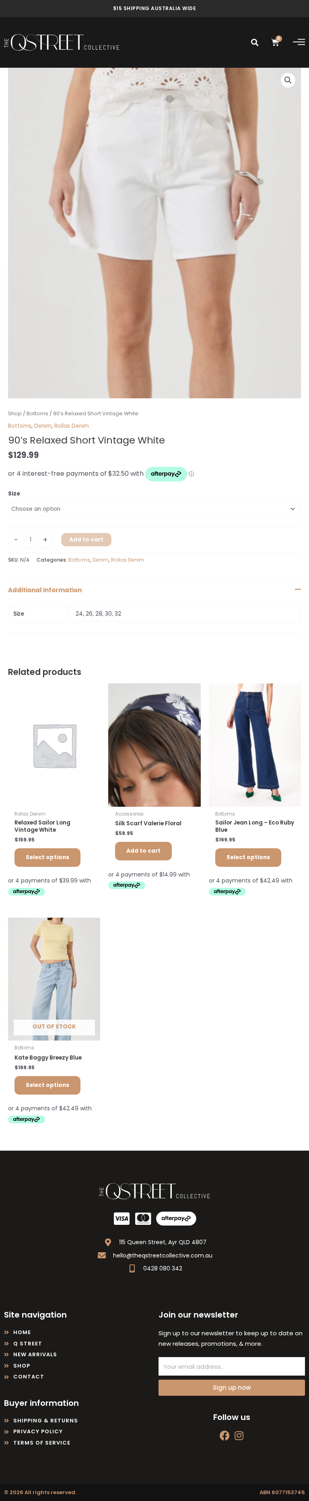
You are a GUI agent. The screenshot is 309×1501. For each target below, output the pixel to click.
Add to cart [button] (143, 851)
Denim (43, 426)
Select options (47, 857)
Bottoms (37, 413)
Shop (15, 413)
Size (14, 494)
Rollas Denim (71, 426)
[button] (255, 42)
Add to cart (86, 539)
